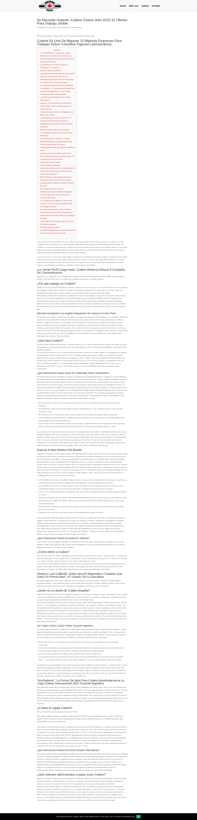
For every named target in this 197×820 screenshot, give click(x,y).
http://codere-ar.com (111, 260)
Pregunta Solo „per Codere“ (50, 227)
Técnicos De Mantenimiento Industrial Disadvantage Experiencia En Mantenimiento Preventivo (56, 124)
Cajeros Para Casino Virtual (50, 162)
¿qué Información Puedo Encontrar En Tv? (55, 118)
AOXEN (42, 27)
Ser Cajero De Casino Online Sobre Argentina (56, 85)
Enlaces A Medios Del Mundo (50, 70)
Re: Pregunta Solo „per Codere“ (51, 189)
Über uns (134, 6)
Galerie (145, 6)
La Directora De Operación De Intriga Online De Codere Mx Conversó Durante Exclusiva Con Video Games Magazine (57, 171)
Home (123, 6)
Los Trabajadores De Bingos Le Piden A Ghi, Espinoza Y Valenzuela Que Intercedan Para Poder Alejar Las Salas (56, 203)
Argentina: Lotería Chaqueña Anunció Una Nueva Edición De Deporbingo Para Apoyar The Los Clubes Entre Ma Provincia (57, 156)
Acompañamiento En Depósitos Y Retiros (55, 138)
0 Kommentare (76, 27)
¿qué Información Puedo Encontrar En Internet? (57, 73)
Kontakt (156, 6)
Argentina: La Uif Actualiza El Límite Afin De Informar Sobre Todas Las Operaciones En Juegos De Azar (55, 106)
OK (138, 816)
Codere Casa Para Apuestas (50, 165)
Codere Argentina (63, 27)
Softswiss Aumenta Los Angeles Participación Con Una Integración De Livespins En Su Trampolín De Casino (56, 195)
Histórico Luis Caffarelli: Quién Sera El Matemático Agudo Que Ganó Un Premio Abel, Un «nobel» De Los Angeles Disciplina (57, 79)
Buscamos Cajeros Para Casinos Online (54, 130)
